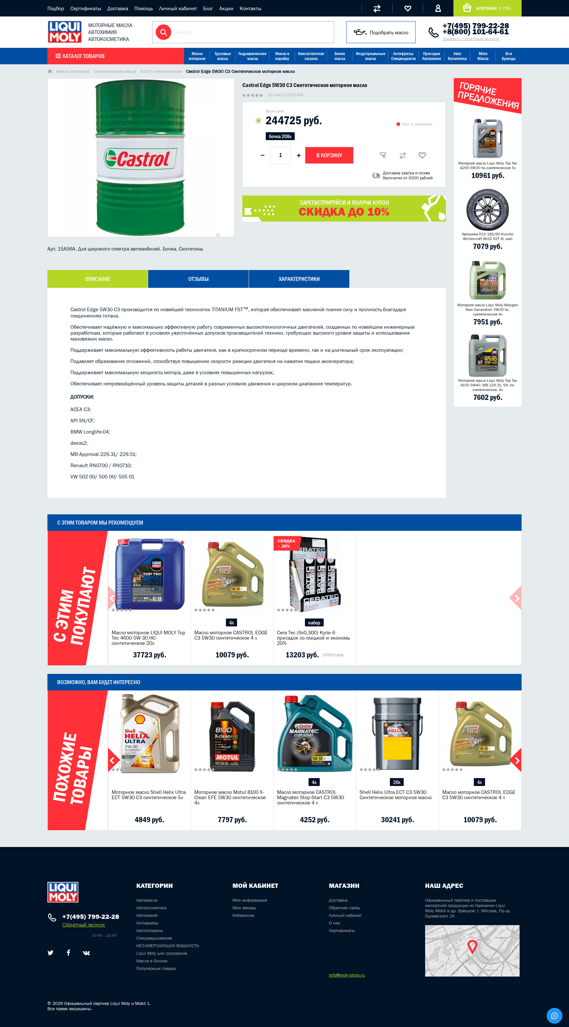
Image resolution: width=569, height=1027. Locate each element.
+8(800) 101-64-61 (476, 32)
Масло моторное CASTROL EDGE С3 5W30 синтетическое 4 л (231, 635)
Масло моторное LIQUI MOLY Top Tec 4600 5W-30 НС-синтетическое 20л (148, 638)
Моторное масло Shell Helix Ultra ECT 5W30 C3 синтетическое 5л (149, 794)
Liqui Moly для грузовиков (161, 953)
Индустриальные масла (370, 56)
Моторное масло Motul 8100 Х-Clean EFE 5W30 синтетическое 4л (230, 797)
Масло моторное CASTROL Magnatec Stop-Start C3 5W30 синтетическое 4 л (310, 797)
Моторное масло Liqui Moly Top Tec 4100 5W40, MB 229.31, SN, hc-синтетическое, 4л (487, 385)
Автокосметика (151, 907)
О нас (334, 922)
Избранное (243, 915)
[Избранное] (407, 8)
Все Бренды (509, 56)
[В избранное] (422, 155)
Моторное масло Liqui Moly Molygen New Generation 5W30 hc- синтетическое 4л (487, 310)
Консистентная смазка (311, 56)
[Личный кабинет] (438, 8)
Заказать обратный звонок (471, 39)
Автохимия (146, 915)
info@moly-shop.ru (347, 975)
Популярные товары (156, 968)
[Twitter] (50, 952)
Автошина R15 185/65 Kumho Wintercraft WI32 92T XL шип (487, 236)
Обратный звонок (83, 924)
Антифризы (147, 922)
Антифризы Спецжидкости (403, 56)
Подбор (55, 8)
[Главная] (49, 72)
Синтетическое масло (115, 71)
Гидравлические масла (252, 56)
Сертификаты (85, 8)
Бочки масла (340, 56)
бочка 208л (280, 136)
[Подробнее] (181, 654)
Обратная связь (344, 907)
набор (314, 622)
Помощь (143, 8)
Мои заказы (244, 907)
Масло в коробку (282, 56)
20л (396, 782)
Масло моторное (197, 56)
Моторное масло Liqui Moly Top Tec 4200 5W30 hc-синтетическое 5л (487, 165)
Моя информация (249, 900)
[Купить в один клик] (383, 155)
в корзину (149, 582)
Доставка (117, 8)
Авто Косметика (457, 56)
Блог (208, 8)
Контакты (250, 8)
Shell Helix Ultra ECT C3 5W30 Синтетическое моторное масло (396, 794)
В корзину (329, 155)
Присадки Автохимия (431, 56)
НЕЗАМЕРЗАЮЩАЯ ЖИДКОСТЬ (167, 945)
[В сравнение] (403, 155)
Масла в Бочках (152, 960)
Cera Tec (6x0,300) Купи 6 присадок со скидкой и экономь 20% (313, 638)
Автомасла (146, 900)
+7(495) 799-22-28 (476, 26)
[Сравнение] (377, 8)
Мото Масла (482, 56)
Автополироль (149, 930)
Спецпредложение (154, 938)
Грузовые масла (223, 56)
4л (231, 622)
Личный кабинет (178, 8)
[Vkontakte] (86, 952)
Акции (226, 8)
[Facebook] (68, 952)
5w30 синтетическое (161, 71)
